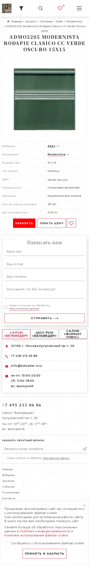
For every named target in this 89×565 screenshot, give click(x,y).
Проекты (8, 480)
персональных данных (24, 308)
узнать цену (52, 223)
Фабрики (8, 475)
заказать (24, 223)
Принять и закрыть (44, 553)
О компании (10, 492)
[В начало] (6, 8)
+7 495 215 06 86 (24, 356)
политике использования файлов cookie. (36, 535)
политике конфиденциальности (45, 531)
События (8, 486)
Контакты (9, 498)
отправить (41, 318)
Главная (7, 469)
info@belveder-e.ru (26, 366)
